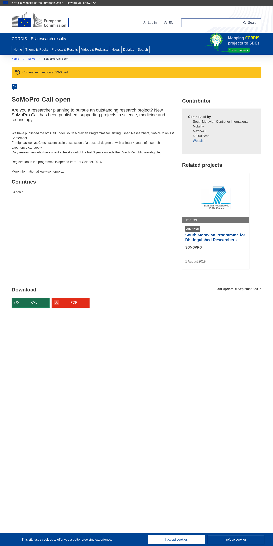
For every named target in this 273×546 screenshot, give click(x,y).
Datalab (128, 49)
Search (143, 49)
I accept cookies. (176, 539)
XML (34, 302)
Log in (152, 22)
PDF (74, 302)
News (116, 49)
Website (198, 140)
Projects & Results (65, 49)
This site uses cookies (38, 539)
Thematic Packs (36, 49)
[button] (168, 22)
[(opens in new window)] (44, 20)
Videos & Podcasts (94, 49)
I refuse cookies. (235, 539)
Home (17, 49)
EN (14, 86)
